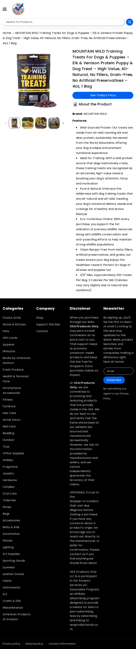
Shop (40, 318)
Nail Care (9, 426)
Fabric (7, 581)
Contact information (62, 643)
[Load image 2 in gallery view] (27, 123)
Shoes (7, 507)
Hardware (10, 480)
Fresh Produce (13, 370)
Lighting (8, 547)
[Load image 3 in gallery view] (41, 123)
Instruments (11, 587)
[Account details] (129, 9)
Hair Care (9, 413)
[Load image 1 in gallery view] (14, 123)
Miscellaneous (13, 608)
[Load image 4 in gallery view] (54, 123)
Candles (8, 487)
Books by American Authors (16, 360)
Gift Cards (10, 338)
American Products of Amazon (16, 616)
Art (5, 594)
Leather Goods (13, 574)
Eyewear (9, 567)
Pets (6, 331)
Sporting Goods (14, 561)
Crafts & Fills (12, 601)
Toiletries (9, 500)
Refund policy (34, 643)
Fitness (8, 400)
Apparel (8, 345)
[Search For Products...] (129, 22)
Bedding (8, 433)
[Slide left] (6, 123)
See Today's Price (102, 95)
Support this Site (48, 324)
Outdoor (9, 440)
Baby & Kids (11, 527)
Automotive (11, 534)
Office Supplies (13, 453)
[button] (6, 9)
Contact (42, 331)
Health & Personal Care (16, 378)
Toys (6, 447)
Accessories (11, 520)
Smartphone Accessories (12, 390)
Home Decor (12, 420)
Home (7, 33)
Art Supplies (11, 554)
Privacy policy (11, 643)
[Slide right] (63, 123)
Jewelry (8, 473)
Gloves (8, 540)
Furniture (9, 406)
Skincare (9, 351)
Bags (6, 514)
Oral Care (10, 494)
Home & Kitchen (14, 324)
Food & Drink (12, 318)
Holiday (8, 460)
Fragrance (10, 467)
